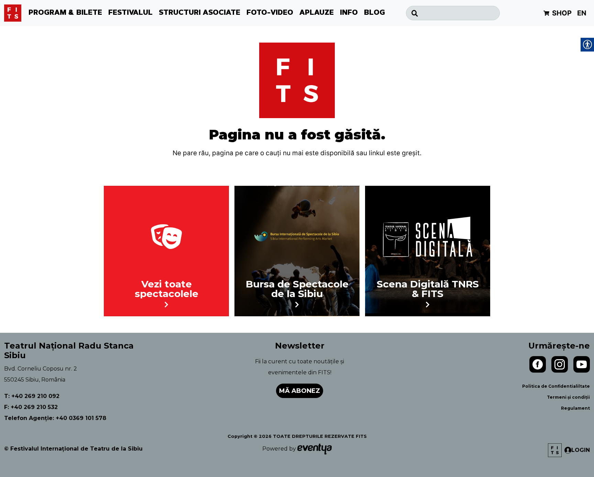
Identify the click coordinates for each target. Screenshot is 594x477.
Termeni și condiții (568, 397)
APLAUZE (316, 13)
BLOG (374, 13)
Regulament (575, 408)
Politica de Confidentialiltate (556, 386)
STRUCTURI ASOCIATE (199, 13)
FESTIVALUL (130, 13)
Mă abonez (299, 391)
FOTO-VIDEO (269, 13)
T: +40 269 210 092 (31, 396)
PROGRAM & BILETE (65, 13)
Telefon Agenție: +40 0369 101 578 (55, 418)
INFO (349, 13)
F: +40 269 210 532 (31, 407)
